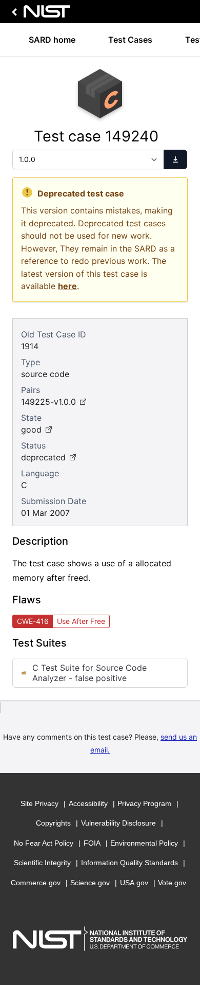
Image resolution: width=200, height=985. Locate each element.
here (67, 286)
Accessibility (88, 803)
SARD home (52, 39)
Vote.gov (172, 883)
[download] (175, 159)
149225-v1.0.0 (48, 402)
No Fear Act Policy (43, 843)
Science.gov (90, 883)
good (31, 429)
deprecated (43, 457)
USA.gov (134, 883)
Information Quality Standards (129, 862)
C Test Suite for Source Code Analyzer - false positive (89, 672)
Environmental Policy (144, 843)
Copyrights (53, 823)
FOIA (92, 843)
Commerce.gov (36, 883)
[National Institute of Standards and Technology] (39, 14)
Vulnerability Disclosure (118, 823)
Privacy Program (144, 803)
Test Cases (130, 39)
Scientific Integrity (42, 862)
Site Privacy (39, 803)
